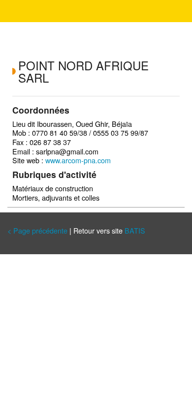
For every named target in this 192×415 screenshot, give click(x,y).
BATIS (135, 230)
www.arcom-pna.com (78, 160)
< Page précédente (37, 230)
